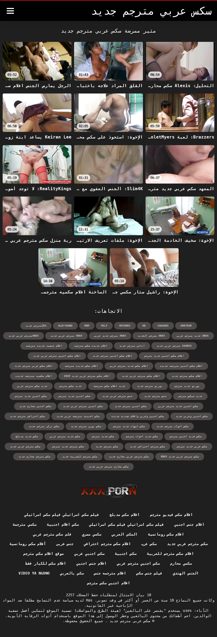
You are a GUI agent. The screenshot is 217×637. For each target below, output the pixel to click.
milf (104, 325)
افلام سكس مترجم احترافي (107, 544)
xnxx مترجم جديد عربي (110, 335)
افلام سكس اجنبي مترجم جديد (112, 355)
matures (124, 325)
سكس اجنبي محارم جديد (35, 406)
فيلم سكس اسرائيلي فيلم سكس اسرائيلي (61, 515)
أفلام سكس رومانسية (28, 544)
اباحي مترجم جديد (132, 345)
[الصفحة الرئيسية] (109, 491)
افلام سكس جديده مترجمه (81, 365)
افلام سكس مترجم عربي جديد (141, 376)
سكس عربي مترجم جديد (128, 621)
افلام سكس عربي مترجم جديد (34, 365)
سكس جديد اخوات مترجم (142, 436)
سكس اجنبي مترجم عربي (138, 563)
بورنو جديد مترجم (187, 386)
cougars (163, 325)
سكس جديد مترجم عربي (65, 436)
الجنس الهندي (185, 573)
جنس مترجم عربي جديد (117, 396)
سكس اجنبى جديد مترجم (74, 396)
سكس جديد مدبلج (27, 436)
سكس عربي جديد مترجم (192, 446)
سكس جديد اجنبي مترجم (185, 436)
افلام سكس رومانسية (166, 534)
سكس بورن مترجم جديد (86, 426)
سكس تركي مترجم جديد (44, 426)
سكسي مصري (91, 534)
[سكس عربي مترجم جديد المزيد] (10, 11)
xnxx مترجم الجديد (151, 335)
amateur (186, 325)
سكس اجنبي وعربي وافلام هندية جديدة (137, 416)
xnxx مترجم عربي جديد (66, 335)
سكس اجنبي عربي (89, 553)
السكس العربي (124, 534)
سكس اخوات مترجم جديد (172, 426)
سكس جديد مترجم (103, 436)
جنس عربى (64, 544)
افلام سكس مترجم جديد (187, 376)
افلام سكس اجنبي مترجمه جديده (181, 365)
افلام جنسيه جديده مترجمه (44, 345)
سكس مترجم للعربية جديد (79, 456)
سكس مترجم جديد (107, 446)
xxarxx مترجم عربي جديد (174, 345)
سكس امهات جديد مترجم (129, 426)
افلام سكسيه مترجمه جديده (33, 376)
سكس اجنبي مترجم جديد (130, 406)
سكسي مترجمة (24, 524)
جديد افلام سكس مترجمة (109, 386)
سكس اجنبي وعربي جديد (191, 416)
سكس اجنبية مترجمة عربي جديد (78, 416)
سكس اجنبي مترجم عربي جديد (83, 406)
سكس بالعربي (71, 573)
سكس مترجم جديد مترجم (68, 446)
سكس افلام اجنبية (63, 524)
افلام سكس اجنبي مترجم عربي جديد (57, 355)
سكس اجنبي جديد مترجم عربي (178, 406)
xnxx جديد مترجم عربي (193, 335)
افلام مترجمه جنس (110, 573)
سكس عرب (148, 544)
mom (86, 325)
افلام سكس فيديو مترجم (171, 515)
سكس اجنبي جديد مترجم (31, 396)
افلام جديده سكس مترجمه (90, 345)
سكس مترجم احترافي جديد (147, 446)
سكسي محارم (180, 563)
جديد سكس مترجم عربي (32, 386)
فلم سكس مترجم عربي (52, 534)
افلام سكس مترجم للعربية (170, 553)
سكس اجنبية (125, 553)
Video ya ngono (34, 573)
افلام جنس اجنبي (189, 524)
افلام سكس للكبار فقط (45, 563)
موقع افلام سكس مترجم (43, 553)
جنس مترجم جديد (155, 396)
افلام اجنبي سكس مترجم (108, 583)
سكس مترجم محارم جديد (34, 456)
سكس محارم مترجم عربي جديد (108, 466)
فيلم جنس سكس (149, 573)
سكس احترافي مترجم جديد (27, 416)
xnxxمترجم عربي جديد (23, 335)
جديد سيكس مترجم (190, 396)
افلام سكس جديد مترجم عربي (129, 365)
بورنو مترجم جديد (149, 386)
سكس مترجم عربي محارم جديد (129, 456)
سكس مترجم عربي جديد (25, 446)
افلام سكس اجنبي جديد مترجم (164, 355)
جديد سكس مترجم (70, 386)
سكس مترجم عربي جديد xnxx (180, 456)
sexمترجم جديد (36, 325)
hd (144, 325)
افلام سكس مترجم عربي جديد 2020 (87, 376)
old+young (65, 325)
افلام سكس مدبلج (124, 515)
